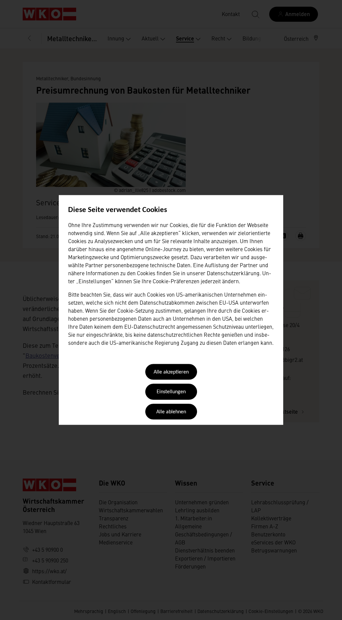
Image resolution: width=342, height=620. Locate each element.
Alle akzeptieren (171, 372)
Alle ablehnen (171, 412)
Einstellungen (171, 392)
